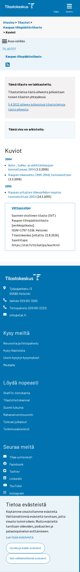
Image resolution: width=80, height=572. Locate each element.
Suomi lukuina (13, 407)
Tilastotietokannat (16, 400)
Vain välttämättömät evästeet (28, 558)
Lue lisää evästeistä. (20, 537)
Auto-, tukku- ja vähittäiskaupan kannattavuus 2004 (30, 167)
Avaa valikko (16, 41)
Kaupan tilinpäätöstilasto (22, 27)
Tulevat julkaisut (15, 422)
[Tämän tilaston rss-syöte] (8, 66)
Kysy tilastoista (14, 350)
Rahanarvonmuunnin (18, 414)
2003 (8, 186)
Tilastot (23, 22)
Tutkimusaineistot (16, 429)
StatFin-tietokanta (16, 393)
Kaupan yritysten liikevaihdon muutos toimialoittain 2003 (34, 194)
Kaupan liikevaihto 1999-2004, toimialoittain (39, 175)
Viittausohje (21, 208)
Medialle (9, 365)
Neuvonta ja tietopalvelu (21, 343)
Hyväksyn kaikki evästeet (25, 548)
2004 (8, 159)
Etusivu (8, 22)
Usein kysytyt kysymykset (21, 357)
